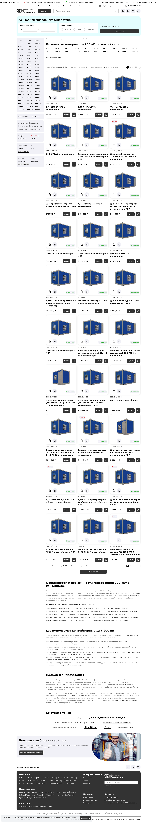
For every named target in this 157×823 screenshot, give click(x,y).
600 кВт (22, 783)
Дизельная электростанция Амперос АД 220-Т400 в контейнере (125, 353)
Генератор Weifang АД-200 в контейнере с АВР (92, 302)
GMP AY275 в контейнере (59, 253)
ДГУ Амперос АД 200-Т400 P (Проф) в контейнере (60, 501)
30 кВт (46, 778)
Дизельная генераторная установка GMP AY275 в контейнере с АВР (123, 206)
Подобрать (119, 31)
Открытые (22, 139)
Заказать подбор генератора (31, 752)
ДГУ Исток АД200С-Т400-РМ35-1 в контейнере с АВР (60, 550)
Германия (34, 161)
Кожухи (21, 136)
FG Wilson (47, 795)
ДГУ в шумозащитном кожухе (107, 717)
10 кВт (27, 778)
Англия (21, 158)
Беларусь (34, 158)
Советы (65, 6)
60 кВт (66, 778)
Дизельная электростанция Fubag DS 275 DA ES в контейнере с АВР (125, 452)
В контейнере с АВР (53, 57)
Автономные (23, 123)
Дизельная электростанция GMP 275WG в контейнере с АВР (93, 156)
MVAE (59, 792)
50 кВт (60, 778)
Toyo (28, 795)
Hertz (53, 792)
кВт (20, 40)
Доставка (73, 6)
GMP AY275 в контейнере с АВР (60, 351)
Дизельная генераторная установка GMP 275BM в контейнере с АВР (91, 402)
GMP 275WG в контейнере (60, 154)
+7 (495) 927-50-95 (134, 6)
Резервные (33, 123)
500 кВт (73, 781)
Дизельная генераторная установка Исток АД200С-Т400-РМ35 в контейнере (60, 452)
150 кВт (42, 781)
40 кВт (53, 778)
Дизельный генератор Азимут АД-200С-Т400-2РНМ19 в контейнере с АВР (125, 552)
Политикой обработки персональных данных (21, 819)
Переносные (23, 126)
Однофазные (23, 116)
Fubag (107, 727)
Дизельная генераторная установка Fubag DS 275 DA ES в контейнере (61, 402)
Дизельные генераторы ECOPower (65, 727)
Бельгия (21, 161)
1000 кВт (53, 783)
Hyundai (22, 798)
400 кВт (66, 781)
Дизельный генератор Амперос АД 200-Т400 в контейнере (123, 156)
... (133, 67)
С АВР (33, 139)
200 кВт (50, 781)
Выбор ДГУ (87, 778)
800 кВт (38, 783)
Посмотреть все (23, 151)
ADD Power (22, 145)
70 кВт (73, 778)
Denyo (29, 798)
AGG (32, 145)
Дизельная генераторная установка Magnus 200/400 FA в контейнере (92, 353)
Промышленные (35, 126)
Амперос (37, 798)
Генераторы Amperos (125, 727)
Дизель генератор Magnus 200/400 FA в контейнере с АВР (92, 502)
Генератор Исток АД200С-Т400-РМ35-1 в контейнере (92, 550)
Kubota (22, 795)
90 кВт (28, 781)
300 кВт (58, 781)
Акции (51, 6)
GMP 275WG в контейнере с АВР (93, 254)
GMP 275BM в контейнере (124, 400)
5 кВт (21, 778)
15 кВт (33, 778)
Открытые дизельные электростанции (75, 722)
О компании (42, 6)
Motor (47, 792)
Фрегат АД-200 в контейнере (119, 108)
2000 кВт (61, 783)
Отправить (108, 786)
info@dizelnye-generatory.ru (112, 6)
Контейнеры (35, 136)
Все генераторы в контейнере (72, 718)
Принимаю (85, 818)
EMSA (41, 792)
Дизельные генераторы (52, 39)
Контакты (82, 6)
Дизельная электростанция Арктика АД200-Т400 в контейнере (61, 303)
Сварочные (22, 129)
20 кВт (39, 778)
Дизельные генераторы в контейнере (71, 39)
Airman (21, 148)
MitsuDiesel (90, 727)
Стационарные (35, 129)
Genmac (22, 792)
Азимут (60, 795)
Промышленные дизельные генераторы (117, 723)
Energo (66, 792)
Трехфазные (35, 116)
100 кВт (35, 781)
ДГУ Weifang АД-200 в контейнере (90, 205)
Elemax (73, 792)
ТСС (54, 795)
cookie (4, 819)
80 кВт (21, 781)
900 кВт (45, 783)
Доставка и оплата (90, 800)
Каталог (43, 11)
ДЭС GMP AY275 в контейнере (87, 108)
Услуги (58, 6)
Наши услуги (88, 803)
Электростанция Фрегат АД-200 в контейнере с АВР (61, 205)
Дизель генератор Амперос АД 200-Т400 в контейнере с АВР (125, 502)
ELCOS (34, 792)
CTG (44, 798)
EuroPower (69, 795)
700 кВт (30, 783)
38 (136, 67)
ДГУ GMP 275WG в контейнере (55, 108)
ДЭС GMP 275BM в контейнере (119, 254)
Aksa (32, 148)
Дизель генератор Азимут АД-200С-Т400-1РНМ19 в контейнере (92, 452)
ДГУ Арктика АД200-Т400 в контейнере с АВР (125, 302)
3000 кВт (70, 783)
